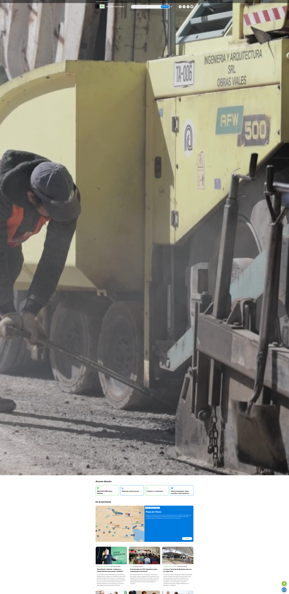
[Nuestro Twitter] (184, 6)
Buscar (166, 6)
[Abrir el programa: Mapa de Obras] (120, 524)
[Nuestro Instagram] (188, 6)
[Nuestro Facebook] (180, 6)
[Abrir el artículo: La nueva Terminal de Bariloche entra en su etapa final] (177, 555)
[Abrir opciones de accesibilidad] (284, 583)
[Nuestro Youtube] (191, 6)
